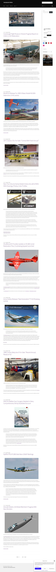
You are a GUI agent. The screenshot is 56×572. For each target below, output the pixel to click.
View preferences (51, 568)
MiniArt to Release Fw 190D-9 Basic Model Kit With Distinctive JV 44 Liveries (19, 94)
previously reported (7, 335)
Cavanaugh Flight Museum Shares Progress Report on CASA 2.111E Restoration (20, 35)
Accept (38, 568)
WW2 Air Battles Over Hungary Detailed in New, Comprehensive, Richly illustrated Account (18, 402)
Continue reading (5, 85)
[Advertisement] (48, 20)
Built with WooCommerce (11, 567)
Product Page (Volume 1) (6, 231)
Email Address (46, 32)
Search (44, 10)
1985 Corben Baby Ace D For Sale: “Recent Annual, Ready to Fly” (19, 353)
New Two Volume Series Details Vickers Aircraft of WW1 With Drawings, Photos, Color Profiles (21, 185)
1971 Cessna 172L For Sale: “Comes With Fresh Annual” (21, 141)
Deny (45, 568)
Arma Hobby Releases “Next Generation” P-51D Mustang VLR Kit (21, 300)
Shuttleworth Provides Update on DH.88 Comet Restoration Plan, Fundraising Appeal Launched (18, 245)
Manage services (37, 566)
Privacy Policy (43, 570)
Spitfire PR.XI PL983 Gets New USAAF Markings (18, 454)
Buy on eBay (5, 342)
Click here (38, 390)
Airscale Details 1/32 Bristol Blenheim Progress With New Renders (19, 508)
